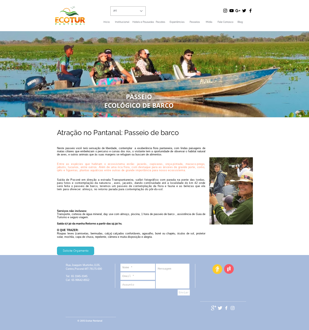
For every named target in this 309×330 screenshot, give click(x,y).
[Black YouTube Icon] (231, 10)
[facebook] (226, 308)
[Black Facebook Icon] (250, 10)
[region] (231, 193)
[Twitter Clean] (220, 308)
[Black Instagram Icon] (225, 10)
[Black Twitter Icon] (244, 10)
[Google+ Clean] (213, 308)
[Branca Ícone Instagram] (232, 308)
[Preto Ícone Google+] (237, 10)
